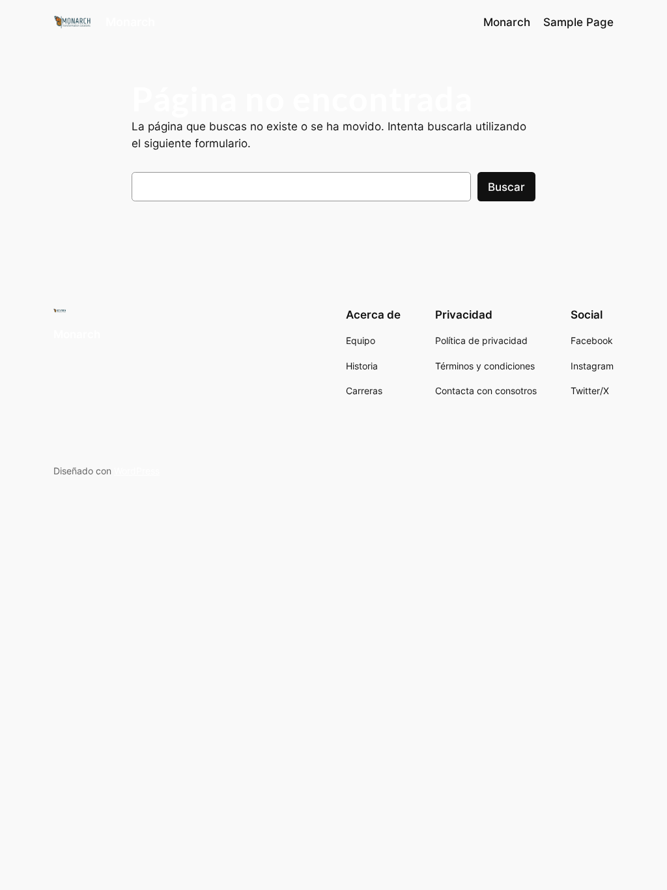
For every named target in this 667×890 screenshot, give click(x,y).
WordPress (137, 470)
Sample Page (578, 22)
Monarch (130, 22)
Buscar (506, 187)
